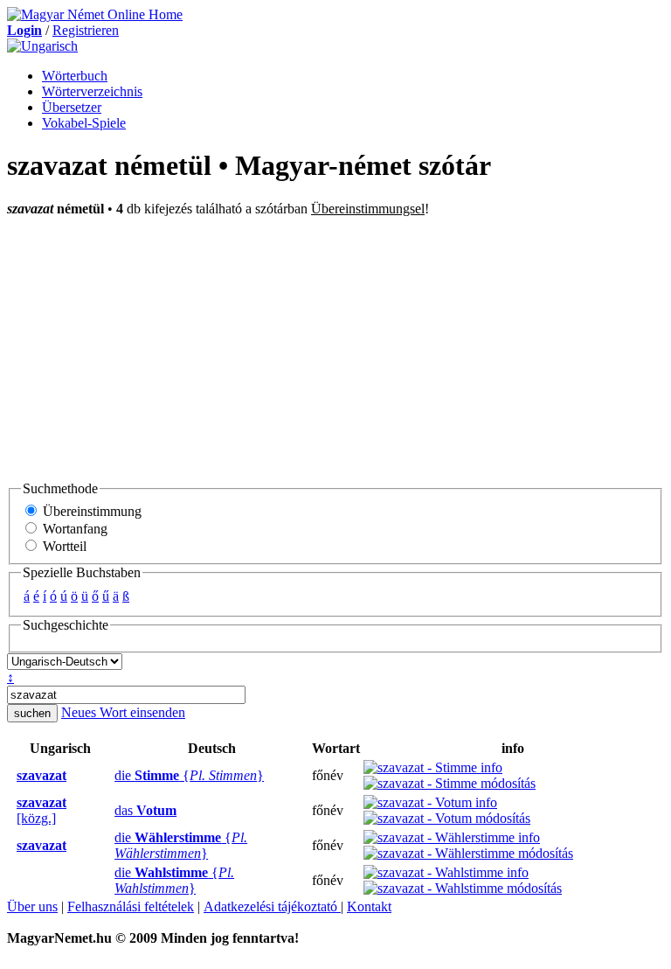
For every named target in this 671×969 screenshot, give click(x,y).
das (145, 810)
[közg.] (41, 810)
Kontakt (369, 906)
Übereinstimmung (90, 511)
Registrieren (85, 30)
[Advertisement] (335, 348)
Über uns (32, 906)
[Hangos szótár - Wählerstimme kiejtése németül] (109, 846)
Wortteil (62, 546)
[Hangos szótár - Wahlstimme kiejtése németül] (109, 881)
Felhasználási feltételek (130, 906)
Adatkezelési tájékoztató (272, 906)
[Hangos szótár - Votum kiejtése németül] (109, 811)
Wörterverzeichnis (92, 91)
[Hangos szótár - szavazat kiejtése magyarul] (11, 776)
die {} (189, 775)
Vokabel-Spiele (84, 122)
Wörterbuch (74, 75)
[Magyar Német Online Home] (95, 14)
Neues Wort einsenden (123, 712)
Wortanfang (73, 528)
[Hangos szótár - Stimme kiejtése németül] (109, 776)
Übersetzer (71, 107)
